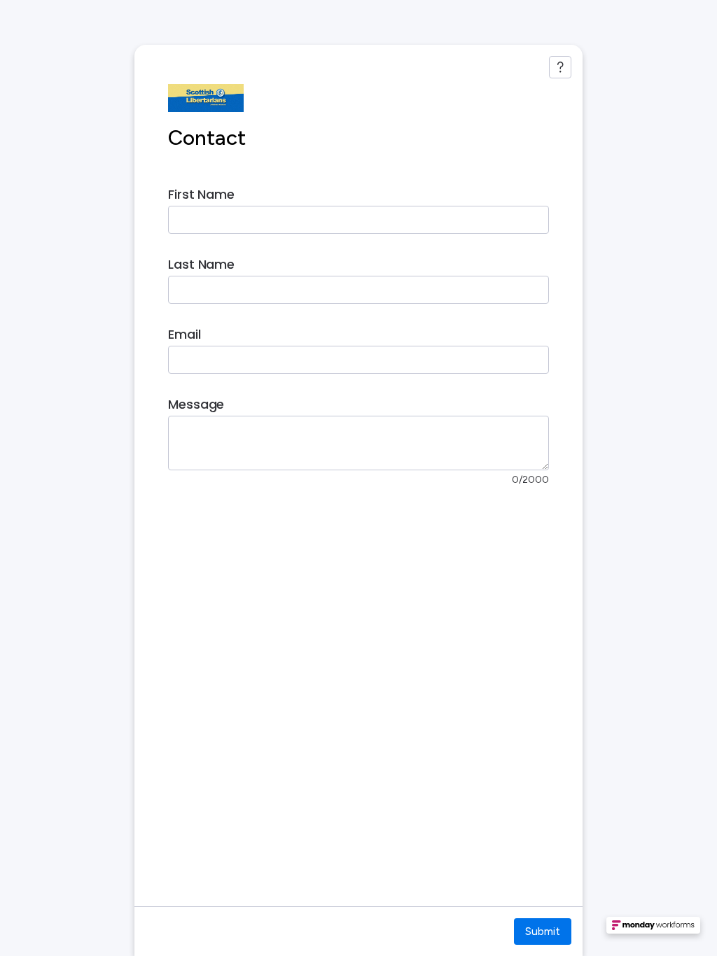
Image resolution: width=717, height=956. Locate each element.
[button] (653, 929)
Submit (542, 931)
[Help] (560, 67)
